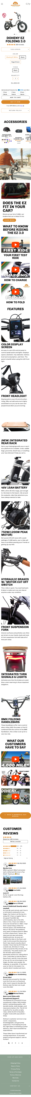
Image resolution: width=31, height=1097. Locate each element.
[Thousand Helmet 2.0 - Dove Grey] (9, 141)
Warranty (15, 1078)
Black (22, 57)
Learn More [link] (26, 90)
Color (15, 54)
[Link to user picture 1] (6, 880)
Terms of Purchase (15, 1072)
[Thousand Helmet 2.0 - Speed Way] (5, 141)
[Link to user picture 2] (16, 880)
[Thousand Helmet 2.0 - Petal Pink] (8, 142)
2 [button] (12, 1043)
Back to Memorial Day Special (16, 815)
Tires (15, 67)
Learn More (9, 220)
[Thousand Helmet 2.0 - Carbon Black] (2, 139)
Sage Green (15, 62)
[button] (11, 44)
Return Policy (15, 110)
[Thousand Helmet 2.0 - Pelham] (11, 139)
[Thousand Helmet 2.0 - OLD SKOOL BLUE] (6, 142)
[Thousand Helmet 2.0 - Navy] (5, 139)
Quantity (15, 75)
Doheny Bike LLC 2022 (15, 1093)
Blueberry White (12, 57)
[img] (13, 863)
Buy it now (15, 102)
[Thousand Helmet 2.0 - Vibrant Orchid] (9, 139)
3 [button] (15, 1043)
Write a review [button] (15, 841)
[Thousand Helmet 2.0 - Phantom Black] (4, 142)
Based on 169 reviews (10, 839)
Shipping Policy (15, 1063)
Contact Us (15, 1081)
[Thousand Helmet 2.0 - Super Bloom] (2, 141)
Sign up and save (15, 1057)
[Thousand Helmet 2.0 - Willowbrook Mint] (4, 141)
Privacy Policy (15, 1069)
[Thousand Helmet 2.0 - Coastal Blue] (7, 139)
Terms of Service (15, 1075)
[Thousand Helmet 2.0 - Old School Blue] (11, 141)
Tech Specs (15, 49)
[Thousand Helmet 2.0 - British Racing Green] (7, 141)
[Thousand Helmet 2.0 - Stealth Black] (4, 139)
